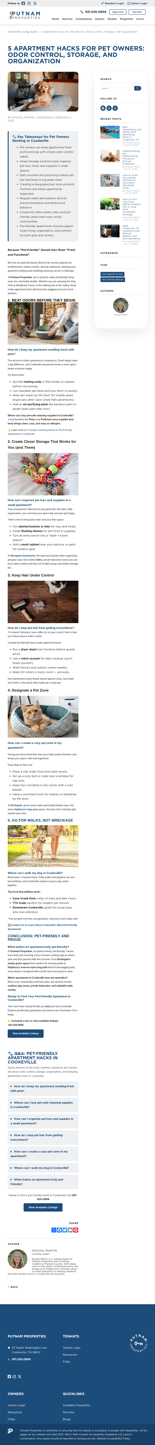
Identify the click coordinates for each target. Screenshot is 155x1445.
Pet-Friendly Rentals (113, 279)
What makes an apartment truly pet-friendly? (37, 1182)
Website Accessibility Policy (113, 1438)
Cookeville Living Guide (22, 31)
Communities (84, 19)
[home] (25, 15)
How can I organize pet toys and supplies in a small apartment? (41, 1121)
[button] (23, 3)
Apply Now (118, 11)
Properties (126, 19)
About (140, 19)
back (14, 1287)
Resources (70, 1355)
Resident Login (114, 3)
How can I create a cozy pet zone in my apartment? (39, 1154)
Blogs (67, 1419)
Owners (99, 19)
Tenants (112, 19)
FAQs (66, 1362)
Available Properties (76, 1405)
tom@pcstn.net (86, 1438)
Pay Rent (137, 11)
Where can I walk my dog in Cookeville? (41, 1168)
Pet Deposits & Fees (112, 274)
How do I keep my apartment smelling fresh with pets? (42, 1088)
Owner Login (139, 3)
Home (55, 19)
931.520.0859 (95, 12)
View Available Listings (25, 1033)
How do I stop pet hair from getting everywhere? (36, 1137)
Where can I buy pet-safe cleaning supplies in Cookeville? (41, 1105)
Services (67, 19)
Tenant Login (71, 1348)
